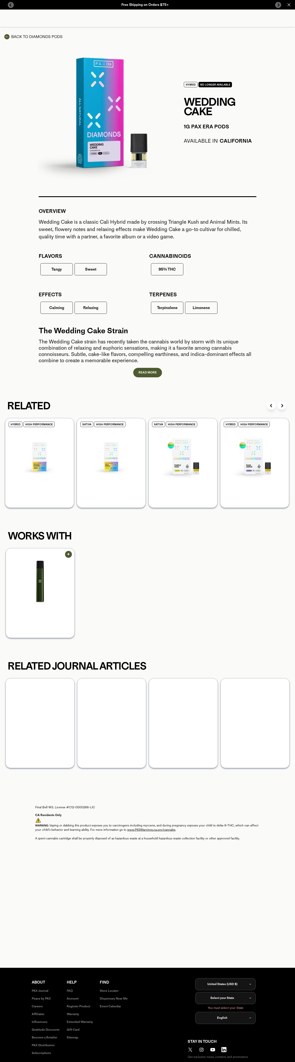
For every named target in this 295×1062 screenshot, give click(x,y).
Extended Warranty (80, 1022)
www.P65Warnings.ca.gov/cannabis (151, 830)
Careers (37, 1006)
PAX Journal (40, 991)
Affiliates (38, 1014)
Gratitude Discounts (46, 1030)
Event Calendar (110, 1006)
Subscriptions (41, 1053)
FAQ (70, 991)
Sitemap (72, 1037)
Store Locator (109, 991)
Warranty (73, 1014)
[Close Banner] (289, 5)
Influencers (40, 1022)
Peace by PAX (41, 998)
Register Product (78, 1006)
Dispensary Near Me (114, 998)
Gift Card (73, 1030)
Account (73, 998)
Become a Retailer (44, 1037)
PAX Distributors (43, 1045)
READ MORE (147, 372)
